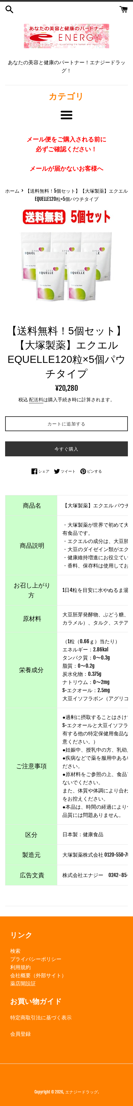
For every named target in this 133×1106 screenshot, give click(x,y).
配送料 (36, 399)
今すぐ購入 (66, 449)
